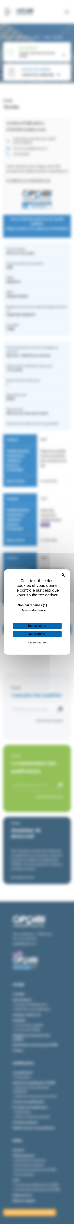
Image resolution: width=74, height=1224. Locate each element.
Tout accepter (37, 626)
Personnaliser (37, 642)
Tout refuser (37, 634)
